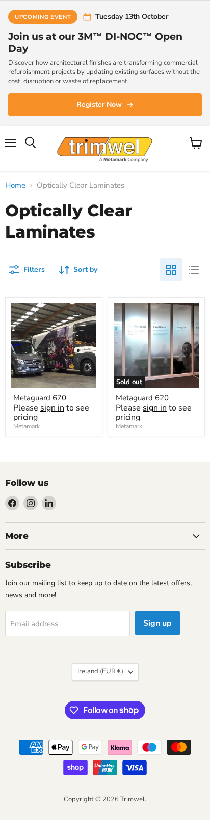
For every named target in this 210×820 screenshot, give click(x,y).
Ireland (100, 671)
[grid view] (171, 269)
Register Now (99, 104)
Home (15, 185)
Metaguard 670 (39, 398)
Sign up (157, 623)
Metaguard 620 (142, 398)
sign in (52, 408)
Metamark (26, 426)
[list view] (193, 269)
